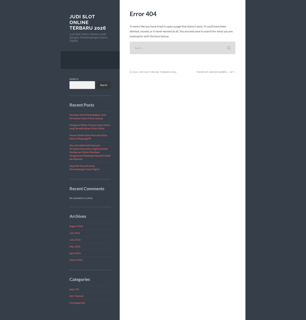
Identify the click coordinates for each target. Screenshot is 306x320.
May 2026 (74, 246)
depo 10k (74, 289)
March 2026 (76, 259)
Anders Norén (218, 72)
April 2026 (75, 253)
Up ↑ (232, 72)
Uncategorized (77, 302)
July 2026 (74, 233)
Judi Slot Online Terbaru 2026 (87, 22)
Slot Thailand (76, 295)
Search (74, 79)
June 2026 (75, 239)
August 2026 (76, 226)
